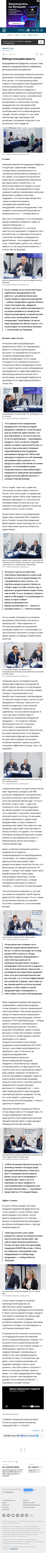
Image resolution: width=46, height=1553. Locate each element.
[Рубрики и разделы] (41, 30)
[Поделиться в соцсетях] (41, 54)
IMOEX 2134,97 (32, 35)
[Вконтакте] (8, 1515)
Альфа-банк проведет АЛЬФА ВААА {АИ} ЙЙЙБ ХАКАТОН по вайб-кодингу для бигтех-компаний (12, 1473)
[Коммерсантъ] (4, 30)
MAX (18, 1436)
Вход (33, 30)
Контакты (5, 1505)
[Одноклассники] (17, 1515)
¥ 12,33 (23, 35)
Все (17, 1461)
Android (25, 1500)
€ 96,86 (16, 35)
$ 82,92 (9, 35)
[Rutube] (22, 1515)
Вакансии (5, 1509)
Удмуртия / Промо (8, 48)
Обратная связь (29, 1503)
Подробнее (14, 1549)
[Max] (26, 1515)
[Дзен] (13, 1515)
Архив (4, 1503)
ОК (41, 42)
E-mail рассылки (29, 1507)
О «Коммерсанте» (9, 1500)
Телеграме (31, 1436)
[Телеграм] (4, 1515)
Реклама (5, 1507)
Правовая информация (31, 1505)
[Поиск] (37, 30)
